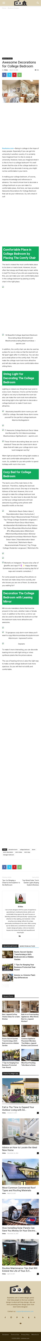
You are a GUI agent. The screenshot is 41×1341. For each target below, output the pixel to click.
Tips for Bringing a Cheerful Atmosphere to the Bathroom (11, 882)
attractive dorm (13, 849)
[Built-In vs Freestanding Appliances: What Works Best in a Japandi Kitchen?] (30, 1007)
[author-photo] (20, 903)
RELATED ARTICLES (10, 946)
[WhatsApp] (19, 75)
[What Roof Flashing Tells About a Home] (30, 1055)
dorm (33, 849)
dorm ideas (18, 852)
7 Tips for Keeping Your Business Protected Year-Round (25, 967)
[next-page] (7, 985)
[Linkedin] (20, 936)
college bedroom (25, 849)
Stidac (6, 70)
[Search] (38, 3)
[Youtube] (20, 1323)
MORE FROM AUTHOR (27, 946)
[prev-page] (3, 985)
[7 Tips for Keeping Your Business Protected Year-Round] (7, 967)
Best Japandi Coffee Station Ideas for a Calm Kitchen (11, 1017)
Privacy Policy (25, 1334)
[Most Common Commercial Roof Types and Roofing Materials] (20, 1172)
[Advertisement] (20, 36)
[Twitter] (9, 75)
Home (4, 8)
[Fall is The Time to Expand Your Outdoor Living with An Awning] (20, 1091)
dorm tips (27, 852)
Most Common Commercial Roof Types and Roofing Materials (19, 1189)
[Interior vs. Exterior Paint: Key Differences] (7, 977)
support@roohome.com (24, 1311)
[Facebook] (4, 75)
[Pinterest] (14, 75)
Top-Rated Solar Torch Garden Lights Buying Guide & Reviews (30, 882)
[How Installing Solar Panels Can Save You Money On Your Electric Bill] (20, 1212)
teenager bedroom (8, 855)
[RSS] (23, 1317)
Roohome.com (8, 148)
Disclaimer (5, 1334)
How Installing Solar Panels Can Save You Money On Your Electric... (19, 1229)
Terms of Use (15, 1334)
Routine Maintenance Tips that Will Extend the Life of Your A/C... (19, 1269)
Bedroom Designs (13, 8)
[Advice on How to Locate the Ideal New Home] (20, 1131)
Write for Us (35, 1334)
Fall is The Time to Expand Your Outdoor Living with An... (18, 1108)
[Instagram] (11, 1317)
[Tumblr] (29, 1317)
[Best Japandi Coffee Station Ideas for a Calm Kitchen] (11, 1007)
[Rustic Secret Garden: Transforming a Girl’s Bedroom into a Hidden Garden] (7, 954)
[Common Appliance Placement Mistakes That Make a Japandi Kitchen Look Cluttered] (30, 1031)
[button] (3, 3)
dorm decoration (8, 852)
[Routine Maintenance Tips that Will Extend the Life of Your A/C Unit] (20, 1252)
